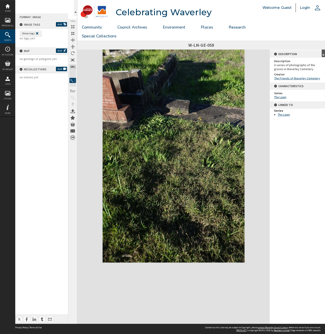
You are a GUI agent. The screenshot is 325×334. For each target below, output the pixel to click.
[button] (72, 80)
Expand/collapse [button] (323, 53)
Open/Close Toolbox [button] (75, 8)
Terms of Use (36, 327)
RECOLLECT (241, 330)
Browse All (8, 25)
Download (72, 111)
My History (7, 54)
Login (8, 84)
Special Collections (99, 36)
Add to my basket (72, 124)
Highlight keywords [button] (72, 104)
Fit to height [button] (72, 46)
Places (207, 27)
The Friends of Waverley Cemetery (297, 78)
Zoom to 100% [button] (72, 60)
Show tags (28, 33)
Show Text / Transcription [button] (72, 91)
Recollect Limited (282, 330)
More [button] (7, 113)
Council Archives (132, 27)
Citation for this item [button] (72, 137)
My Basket (7, 69)
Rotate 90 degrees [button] (72, 53)
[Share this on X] (19, 316)
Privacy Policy (21, 327)
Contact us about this (72, 131)
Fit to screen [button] (72, 33)
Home (8, 11)
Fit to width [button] (72, 40)
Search (7, 40)
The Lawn (280, 97)
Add (59, 24)
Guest (286, 8)
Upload (7, 98)
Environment (174, 27)
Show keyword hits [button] (72, 97)
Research (237, 27)
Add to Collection (72, 117)
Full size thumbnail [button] (72, 26)
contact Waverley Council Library (273, 327)
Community (92, 27)
